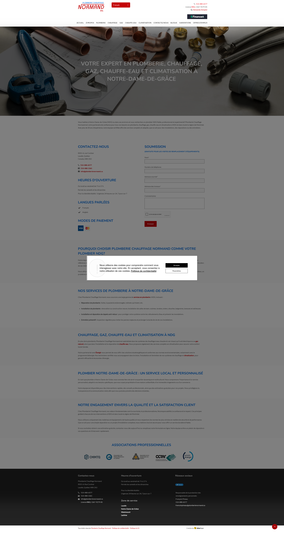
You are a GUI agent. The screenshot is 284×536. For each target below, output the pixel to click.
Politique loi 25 (134, 528)
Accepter (177, 265)
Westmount (125, 512)
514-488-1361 (86, 168)
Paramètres (177, 271)
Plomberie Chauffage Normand (101, 528)
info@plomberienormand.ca (92, 499)
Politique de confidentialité (120, 528)
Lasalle (123, 506)
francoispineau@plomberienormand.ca (190, 505)
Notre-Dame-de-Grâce (130, 509)
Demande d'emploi (200, 10)
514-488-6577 (86, 165)
